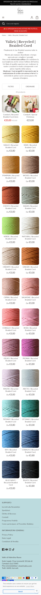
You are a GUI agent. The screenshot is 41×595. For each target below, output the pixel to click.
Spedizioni (6, 510)
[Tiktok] (13, 549)
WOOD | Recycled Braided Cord (30, 176)
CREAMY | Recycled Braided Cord (11, 268)
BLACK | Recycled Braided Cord (30, 481)
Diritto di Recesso (9, 514)
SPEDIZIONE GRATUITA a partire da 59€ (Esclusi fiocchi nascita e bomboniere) (20, 3)
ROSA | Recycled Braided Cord (30, 329)
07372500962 (11, 566)
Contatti (5, 517)
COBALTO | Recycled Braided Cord (30, 451)
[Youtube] (6, 549)
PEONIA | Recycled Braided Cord (30, 359)
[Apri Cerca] (3, 24)
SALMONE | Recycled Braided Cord (30, 298)
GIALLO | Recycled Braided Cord (10, 146)
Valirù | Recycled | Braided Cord (17, 35)
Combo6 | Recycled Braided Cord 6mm (10, 115)
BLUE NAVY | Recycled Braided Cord (11, 482)
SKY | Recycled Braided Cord (11, 451)
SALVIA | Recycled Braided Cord (30, 207)
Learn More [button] (30, 586)
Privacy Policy (7, 535)
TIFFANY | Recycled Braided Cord (11, 420)
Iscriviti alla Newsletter (11, 507)
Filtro (11, 86)
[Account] (32, 16)
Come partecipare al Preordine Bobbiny (17, 524)
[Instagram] (10, 549)
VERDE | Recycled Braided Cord (11, 237)
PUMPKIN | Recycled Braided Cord (10, 176)
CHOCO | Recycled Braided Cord (10, 207)
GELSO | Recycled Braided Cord (11, 359)
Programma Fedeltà (9, 520)
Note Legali (6, 538)
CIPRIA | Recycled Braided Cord (11, 298)
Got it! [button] (20, 591)
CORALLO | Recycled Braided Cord (10, 329)
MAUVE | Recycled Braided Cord (10, 390)
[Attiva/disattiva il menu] (3, 17)
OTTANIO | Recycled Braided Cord (30, 420)
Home (4, 35)
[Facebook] (3, 549)
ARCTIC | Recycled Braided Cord (30, 390)
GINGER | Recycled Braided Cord (30, 268)
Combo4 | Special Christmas (30, 115)
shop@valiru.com (25, 566)
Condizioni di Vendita (10, 541)
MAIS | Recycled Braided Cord (30, 146)
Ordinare (30, 86)
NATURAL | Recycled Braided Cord (30, 237)
